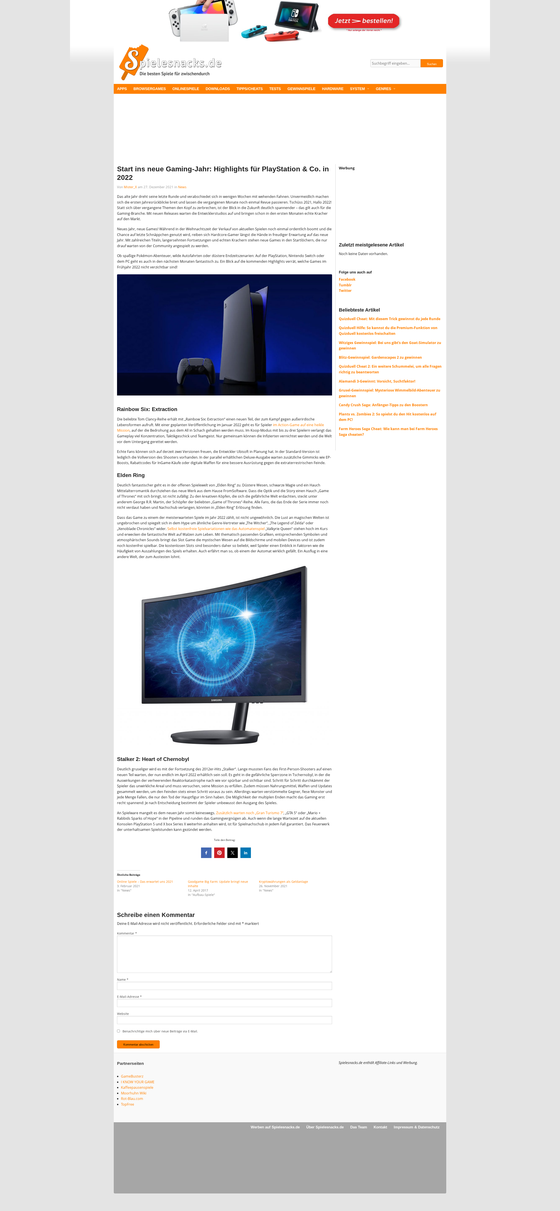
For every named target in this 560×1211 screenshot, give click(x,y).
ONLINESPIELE (185, 89)
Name (122, 979)
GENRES (383, 89)
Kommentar (127, 933)
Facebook (347, 279)
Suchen (432, 64)
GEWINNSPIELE (301, 89)
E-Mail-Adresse (129, 997)
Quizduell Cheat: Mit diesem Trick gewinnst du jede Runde (389, 318)
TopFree (127, 1104)
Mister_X (130, 187)
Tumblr (345, 285)
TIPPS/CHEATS (249, 89)
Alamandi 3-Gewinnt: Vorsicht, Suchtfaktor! (377, 381)
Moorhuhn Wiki (133, 1093)
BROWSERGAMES (149, 89)
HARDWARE (332, 89)
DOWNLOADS (218, 89)
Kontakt (380, 1127)
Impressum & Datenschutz (417, 1127)
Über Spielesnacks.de (325, 1127)
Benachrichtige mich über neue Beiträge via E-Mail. (160, 1031)
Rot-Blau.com (132, 1098)
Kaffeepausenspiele (137, 1087)
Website (123, 1014)
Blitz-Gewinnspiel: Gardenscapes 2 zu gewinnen (380, 357)
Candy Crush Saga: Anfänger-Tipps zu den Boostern (383, 404)
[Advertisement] (245, 133)
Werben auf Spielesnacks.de (275, 1127)
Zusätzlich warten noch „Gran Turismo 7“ (250, 812)
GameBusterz (132, 1076)
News (182, 187)
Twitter (345, 290)
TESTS (275, 89)
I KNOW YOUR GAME (137, 1082)
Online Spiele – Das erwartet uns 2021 (145, 881)
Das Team (358, 1127)
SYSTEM (357, 89)
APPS (122, 89)
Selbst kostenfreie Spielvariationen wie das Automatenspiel (216, 528)
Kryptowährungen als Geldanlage (283, 881)
